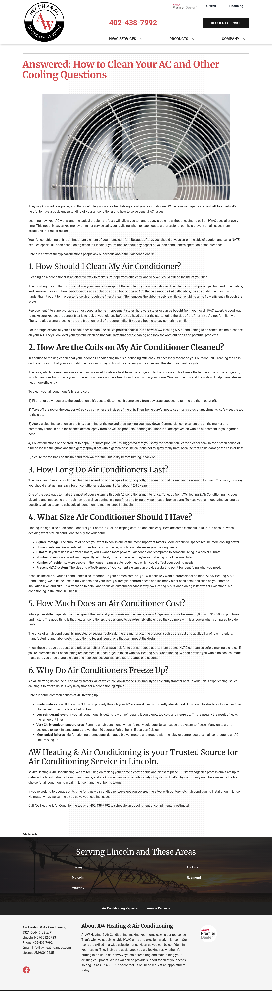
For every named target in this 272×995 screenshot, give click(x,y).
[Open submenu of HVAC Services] (143, 39)
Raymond (194, 877)
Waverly (78, 888)
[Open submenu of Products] (195, 39)
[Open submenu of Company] (246, 39)
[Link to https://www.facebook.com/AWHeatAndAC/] (26, 969)
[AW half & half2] (44, 3)
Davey (78, 867)
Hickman (193, 867)
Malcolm (78, 877)
